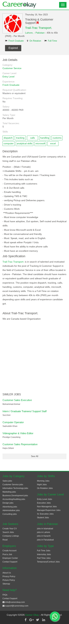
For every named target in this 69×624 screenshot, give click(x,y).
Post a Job (7, 554)
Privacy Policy (9, 576)
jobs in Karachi (44, 536)
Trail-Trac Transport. (38, 28)
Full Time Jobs (43, 550)
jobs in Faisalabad (45, 540)
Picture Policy (9, 580)
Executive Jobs (44, 503)
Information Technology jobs (15, 488)
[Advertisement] (34, 357)
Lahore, (29, 32)
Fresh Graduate (16, 41)
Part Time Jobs (44, 558)
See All (34, 456)
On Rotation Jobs (45, 488)
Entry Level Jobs (44, 499)
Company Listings (11, 536)
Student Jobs (43, 517)
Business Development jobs (15, 495)
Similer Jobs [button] (12, 394)
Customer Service (12, 68)
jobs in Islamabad (45, 528)
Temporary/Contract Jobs (48, 562)
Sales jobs (7, 481)
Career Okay (32, 614)
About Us (7, 573)
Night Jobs (42, 484)
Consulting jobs (10, 514)
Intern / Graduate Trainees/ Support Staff (25, 411)
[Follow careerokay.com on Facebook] (25, 619)
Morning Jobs (43, 481)
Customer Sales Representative (20, 444)
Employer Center (10, 558)
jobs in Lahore (43, 532)
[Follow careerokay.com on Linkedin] (43, 619)
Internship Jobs (44, 554)
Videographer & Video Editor (18, 433)
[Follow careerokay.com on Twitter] (37, 619)
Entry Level (8, 76)
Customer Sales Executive (17, 400)
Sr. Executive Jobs (45, 514)
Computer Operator (13, 422)
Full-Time (52, 41)
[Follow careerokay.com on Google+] (31, 619)
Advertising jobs (10, 507)
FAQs (5, 595)
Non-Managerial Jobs (47, 506)
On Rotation (35, 41)
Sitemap (6, 584)
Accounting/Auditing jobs (14, 499)
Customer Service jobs (13, 484)
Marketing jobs (9, 492)
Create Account (9, 550)
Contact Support (10, 562)
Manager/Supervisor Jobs (48, 510)
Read (5, 540)
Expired (13, 48)
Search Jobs (8, 532)
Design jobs (8, 503)
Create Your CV (10, 528)
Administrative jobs (11, 510)
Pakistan (40, 32)
